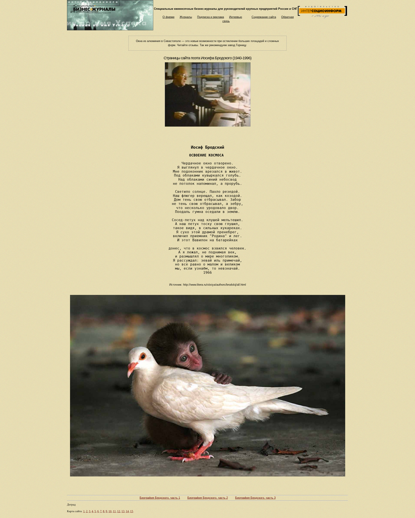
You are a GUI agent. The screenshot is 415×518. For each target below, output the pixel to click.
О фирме (168, 17)
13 (122, 511)
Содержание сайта (264, 17)
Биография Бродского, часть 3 (255, 497)
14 (127, 511)
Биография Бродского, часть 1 (160, 497)
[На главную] (110, 29)
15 (131, 511)
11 (114, 511)
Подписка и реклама (210, 17)
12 (118, 511)
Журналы (186, 17)
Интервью (235, 17)
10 (110, 511)
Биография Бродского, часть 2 (207, 497)
